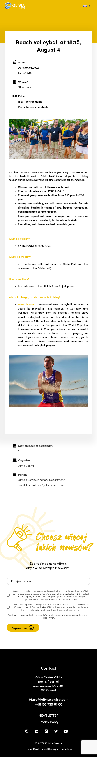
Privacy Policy (48, 722)
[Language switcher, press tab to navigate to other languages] (86, 6)
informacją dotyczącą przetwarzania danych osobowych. (65, 616)
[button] (77, 6)
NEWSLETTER (48, 715)
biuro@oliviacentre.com (49, 699)
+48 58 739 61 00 (48, 704)
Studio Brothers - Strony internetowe (48, 749)
